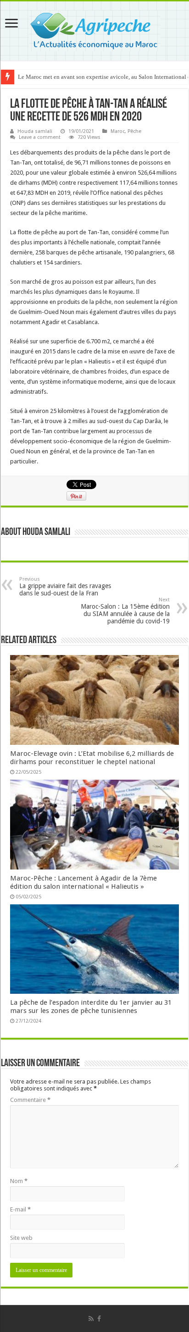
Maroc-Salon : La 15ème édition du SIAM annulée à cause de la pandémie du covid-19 (125, 611)
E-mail (20, 1209)
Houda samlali (34, 131)
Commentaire (30, 1099)
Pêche (134, 131)
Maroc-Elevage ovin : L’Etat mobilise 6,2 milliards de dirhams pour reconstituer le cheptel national (92, 757)
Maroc (118, 131)
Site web (21, 1237)
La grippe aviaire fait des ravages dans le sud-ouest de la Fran (65, 586)
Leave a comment (40, 137)
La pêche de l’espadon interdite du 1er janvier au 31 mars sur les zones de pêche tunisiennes (91, 1006)
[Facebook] (99, 1318)
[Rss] (91, 1318)
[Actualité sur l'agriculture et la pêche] (95, 29)
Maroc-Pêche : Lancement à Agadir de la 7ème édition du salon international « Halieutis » (83, 882)
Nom (19, 1181)
